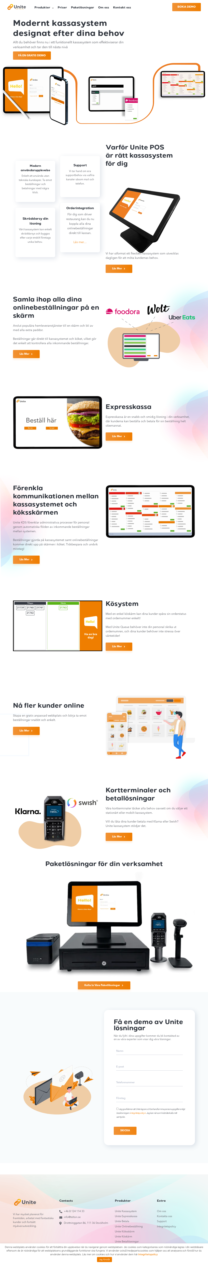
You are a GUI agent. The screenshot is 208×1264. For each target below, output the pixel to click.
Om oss (103, 7)
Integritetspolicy (148, 1254)
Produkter (42, 7)
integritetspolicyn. (138, 1113)
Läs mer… (80, 242)
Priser (62, 7)
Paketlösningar (82, 7)
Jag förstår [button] (104, 1259)
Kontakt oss (122, 7)
